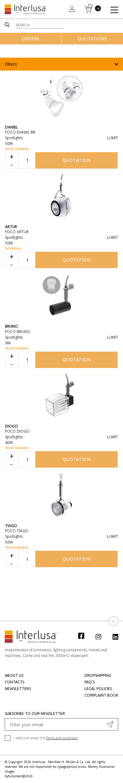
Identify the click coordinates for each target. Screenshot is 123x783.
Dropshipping (98, 675)
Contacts (14, 682)
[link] (84, 635)
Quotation (76, 160)
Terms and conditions (62, 738)
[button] (61, 64)
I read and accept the (46, 738)
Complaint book (101, 695)
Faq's (90, 682)
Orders (30, 39)
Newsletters (18, 689)
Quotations (92, 39)
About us (14, 675)
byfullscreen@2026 (19, 776)
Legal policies (98, 689)
